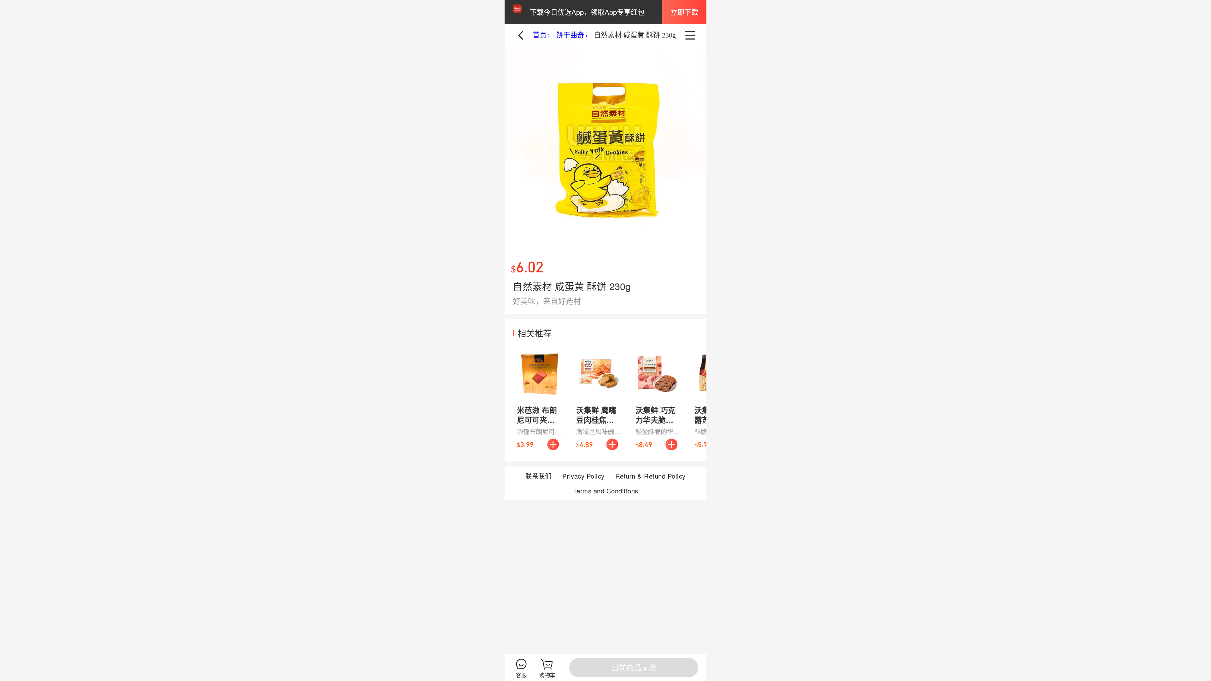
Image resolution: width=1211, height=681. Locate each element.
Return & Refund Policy (650, 475)
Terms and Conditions (605, 490)
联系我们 (538, 475)
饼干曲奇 (570, 35)
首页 (540, 35)
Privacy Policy (583, 475)
